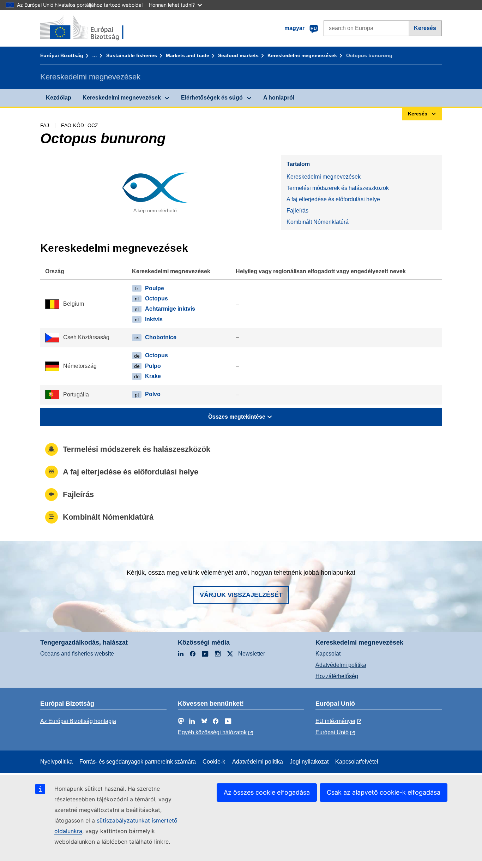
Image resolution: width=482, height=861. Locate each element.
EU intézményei (335, 721)
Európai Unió (332, 732)
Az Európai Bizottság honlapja (78, 721)
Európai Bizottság (61, 55)
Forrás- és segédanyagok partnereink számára (137, 762)
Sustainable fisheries (131, 55)
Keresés (425, 28)
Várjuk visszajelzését (241, 594)
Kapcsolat (328, 654)
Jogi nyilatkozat (309, 762)
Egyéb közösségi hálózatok (212, 732)
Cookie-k (214, 762)
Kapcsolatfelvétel (356, 762)
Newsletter (251, 654)
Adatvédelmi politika (340, 665)
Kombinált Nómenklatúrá (318, 222)
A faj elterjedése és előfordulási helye (333, 199)
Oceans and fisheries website (77, 654)
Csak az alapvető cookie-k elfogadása (383, 792)
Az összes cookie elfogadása (267, 792)
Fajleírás (297, 211)
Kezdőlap (58, 98)
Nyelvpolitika (56, 762)
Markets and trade (187, 55)
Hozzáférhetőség (336, 676)
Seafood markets (238, 55)
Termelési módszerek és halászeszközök (338, 188)
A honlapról (278, 98)
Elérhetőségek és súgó (212, 98)
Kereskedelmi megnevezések (302, 55)
